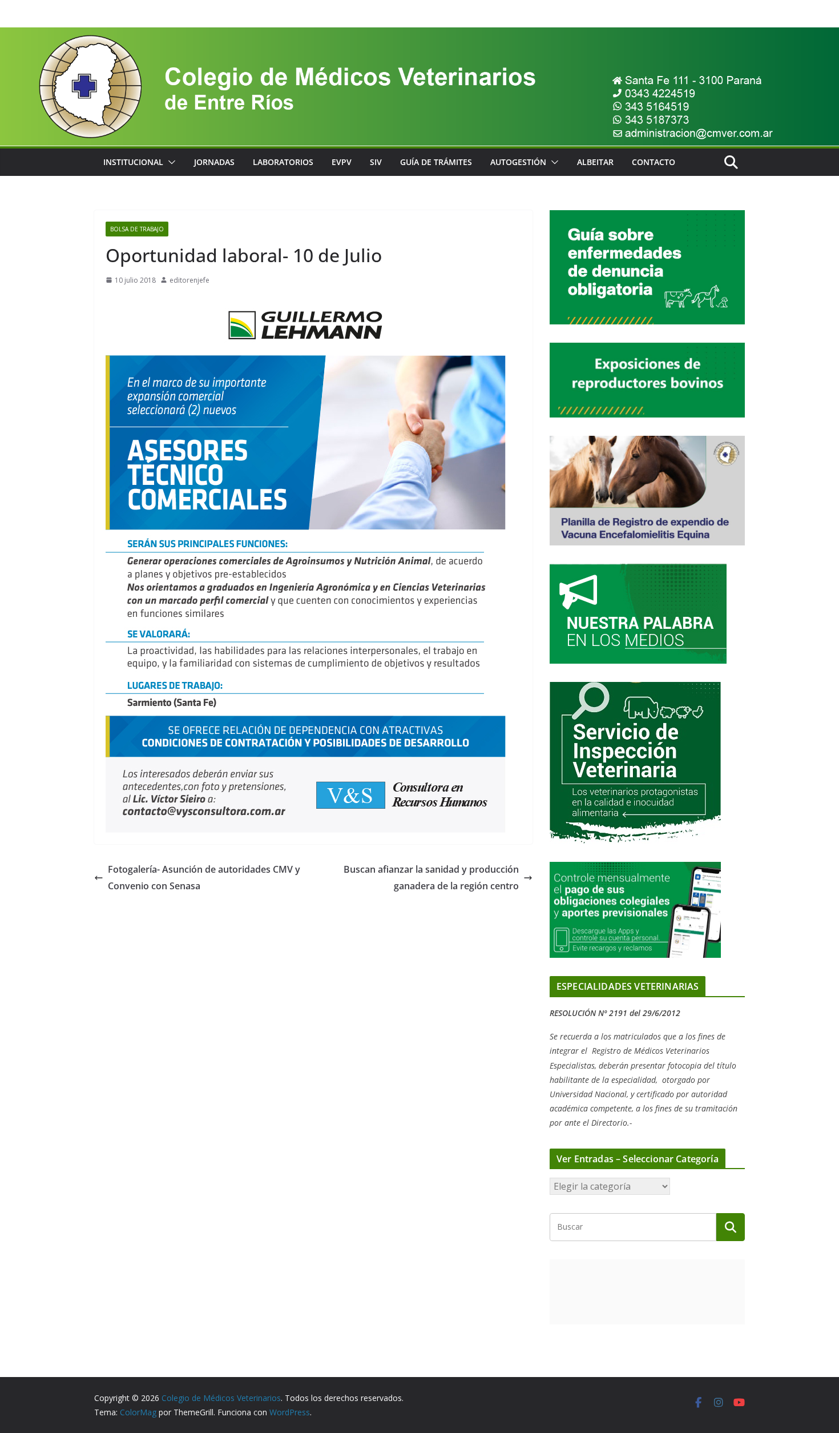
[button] (169, 162)
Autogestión (518, 161)
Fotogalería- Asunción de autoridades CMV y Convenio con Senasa (204, 877)
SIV (376, 161)
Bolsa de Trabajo (137, 229)
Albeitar (595, 161)
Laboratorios (283, 161)
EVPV (342, 161)
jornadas (214, 161)
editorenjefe (189, 280)
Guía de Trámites (436, 161)
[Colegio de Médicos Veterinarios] (419, 35)
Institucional (133, 161)
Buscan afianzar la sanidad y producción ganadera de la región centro (431, 877)
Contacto (653, 161)
